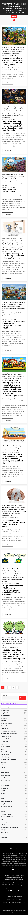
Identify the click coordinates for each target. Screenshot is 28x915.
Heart (2, 783)
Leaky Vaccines (5, 780)
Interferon (20, 641)
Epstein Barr (6, 49)
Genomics (4, 837)
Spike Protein (5, 785)
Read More (8, 83)
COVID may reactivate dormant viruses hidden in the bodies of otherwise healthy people (13, 61)
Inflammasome (19, 309)
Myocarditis (4, 788)
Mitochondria (21, 111)
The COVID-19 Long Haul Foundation (14, 5)
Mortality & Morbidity (7, 770)
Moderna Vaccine (6, 796)
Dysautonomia (6, 177)
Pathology (4, 822)
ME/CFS (4, 643)
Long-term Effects (8, 513)
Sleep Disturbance (6, 801)
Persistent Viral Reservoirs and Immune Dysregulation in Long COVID (13, 324)
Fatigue (13, 49)
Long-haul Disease (15, 51)
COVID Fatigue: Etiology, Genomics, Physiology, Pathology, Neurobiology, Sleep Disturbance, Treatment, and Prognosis (13, 654)
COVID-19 (12, 47)
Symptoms (4, 744)
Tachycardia (14, 183)
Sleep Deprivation (13, 115)
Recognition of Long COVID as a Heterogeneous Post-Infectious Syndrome (13, 256)
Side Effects (4, 832)
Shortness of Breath (7, 817)
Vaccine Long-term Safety (15, 376)
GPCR (10, 641)
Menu (14, 16)
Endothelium (12, 239)
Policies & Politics (6, 736)
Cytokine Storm (7, 573)
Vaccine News (6, 378)
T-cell (20, 249)
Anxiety (4, 107)
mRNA (2, 765)
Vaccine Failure (5, 726)
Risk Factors (4, 809)
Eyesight (3, 830)
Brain (3, 304)
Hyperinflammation (8, 309)
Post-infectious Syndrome (10, 249)
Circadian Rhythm (13, 107)
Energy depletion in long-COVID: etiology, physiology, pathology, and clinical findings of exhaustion (13, 590)
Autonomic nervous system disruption (13, 302)
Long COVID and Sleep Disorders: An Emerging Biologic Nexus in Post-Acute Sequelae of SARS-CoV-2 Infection (13, 126)
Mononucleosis (6, 54)
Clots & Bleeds (5, 741)
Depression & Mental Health (15, 109)
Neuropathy (19, 317)
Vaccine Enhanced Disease (9, 731)
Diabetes (12, 448)
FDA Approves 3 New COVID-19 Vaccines (14, 888)
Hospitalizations (19, 450)
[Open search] (14, 20)
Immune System (21, 241)
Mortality (3, 811)
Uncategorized (5, 775)
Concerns (4, 718)
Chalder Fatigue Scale (8, 569)
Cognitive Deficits (18, 175)
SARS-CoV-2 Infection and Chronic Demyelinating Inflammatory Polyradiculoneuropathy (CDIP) (14, 878)
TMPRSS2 (19, 643)
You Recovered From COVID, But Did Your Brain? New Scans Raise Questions (13, 523)
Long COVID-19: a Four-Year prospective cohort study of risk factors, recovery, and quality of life (12, 458)
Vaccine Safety (16, 378)
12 (14, 687)
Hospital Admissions (8, 450)
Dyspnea (14, 177)
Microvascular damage (9, 313)
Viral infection (16, 54)
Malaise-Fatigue (11, 575)
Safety (3, 793)
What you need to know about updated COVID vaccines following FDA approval (14, 884)
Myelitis (17, 513)
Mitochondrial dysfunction (11, 315)
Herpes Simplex (20, 49)
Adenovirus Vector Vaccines (9, 827)
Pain (3, 179)
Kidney (3, 824)
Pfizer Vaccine (5, 772)
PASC (16, 113)
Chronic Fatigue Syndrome (10, 507)
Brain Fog (5, 47)
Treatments (4, 728)
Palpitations (13, 247)
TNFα (3, 645)
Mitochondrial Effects (8, 317)
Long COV (6, 51)
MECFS (10, 374)
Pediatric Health (6, 814)
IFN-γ (3, 575)
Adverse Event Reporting (8, 759)
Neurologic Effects (8, 113)
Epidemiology (20, 47)
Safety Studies (5, 746)
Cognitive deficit (7, 175)
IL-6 (14, 641)
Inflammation (12, 111)
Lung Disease (5, 804)
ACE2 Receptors (7, 637)
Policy (2, 819)
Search (4, 695)
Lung (2, 798)
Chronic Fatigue (7, 446)
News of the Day (6, 752)
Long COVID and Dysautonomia (9, 190)
